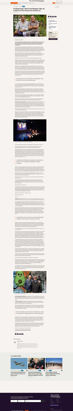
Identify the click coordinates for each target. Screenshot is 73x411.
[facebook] (54, 405)
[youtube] (57, 405)
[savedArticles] (60, 3)
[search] (61, 3)
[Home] (36, 1)
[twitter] (55, 405)
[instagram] (52, 405)
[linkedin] (51, 405)
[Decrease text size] (59, 1)
